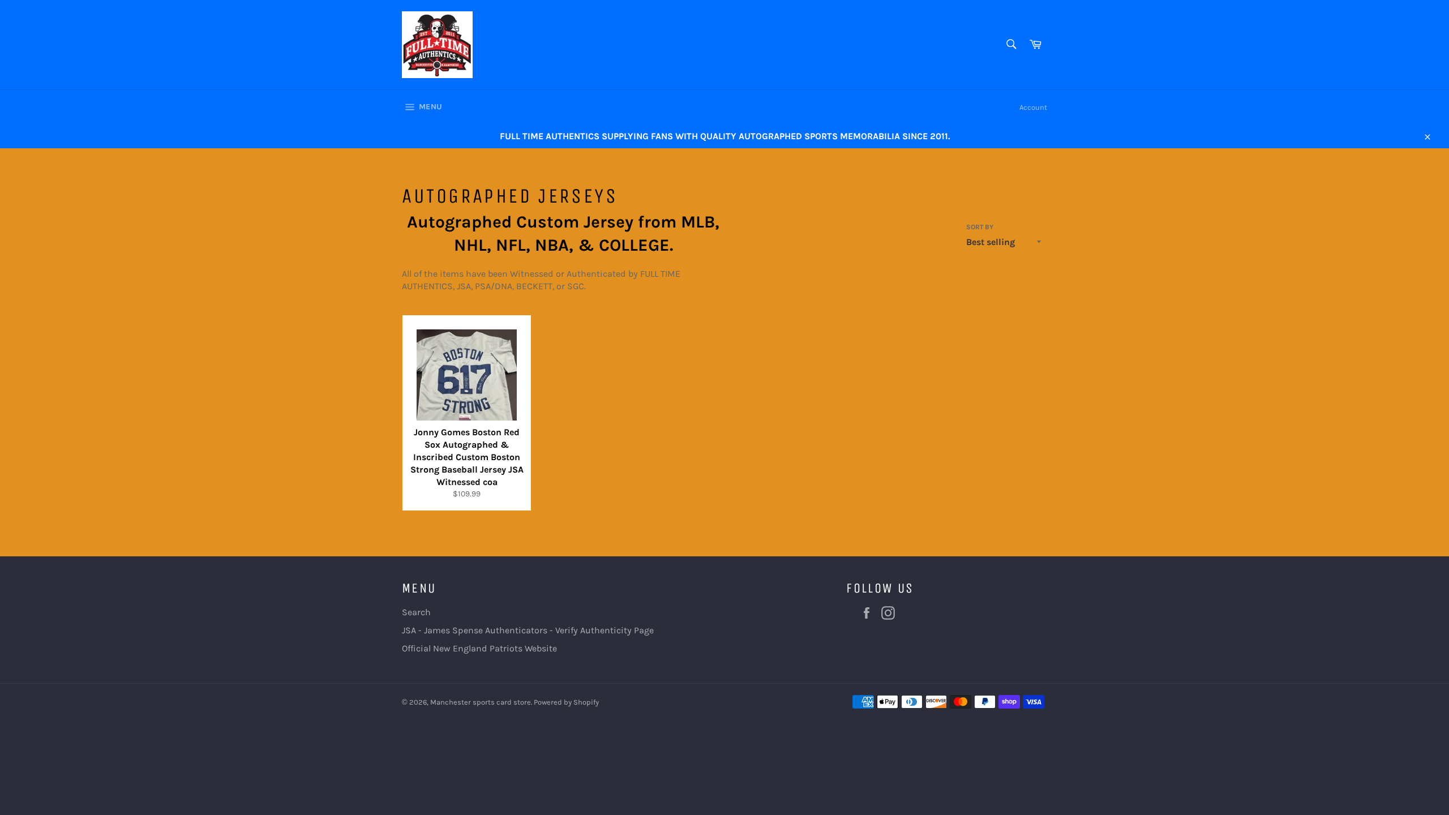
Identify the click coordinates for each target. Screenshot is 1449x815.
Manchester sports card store (480, 702)
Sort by (979, 227)
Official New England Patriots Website (479, 648)
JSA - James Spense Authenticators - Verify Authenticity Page (528, 630)
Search (416, 612)
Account (1033, 107)
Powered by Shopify (566, 702)
